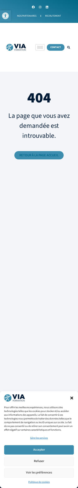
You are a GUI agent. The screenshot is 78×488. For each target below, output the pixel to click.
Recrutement (53, 16)
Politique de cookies (39, 482)
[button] (5, 15)
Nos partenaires (26, 16)
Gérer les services (39, 438)
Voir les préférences (39, 472)
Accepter (39, 449)
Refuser (39, 461)
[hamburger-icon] (40, 47)
